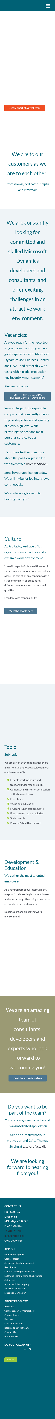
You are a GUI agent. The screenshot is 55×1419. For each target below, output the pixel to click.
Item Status (10, 1267)
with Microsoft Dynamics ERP (19, 1310)
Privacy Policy (11, 1336)
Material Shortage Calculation (19, 1271)
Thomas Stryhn (35, 464)
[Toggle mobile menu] (48, 5)
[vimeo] (30, 1349)
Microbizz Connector (15, 1292)
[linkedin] (25, 1349)
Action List (9, 1279)
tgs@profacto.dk (34, 1146)
